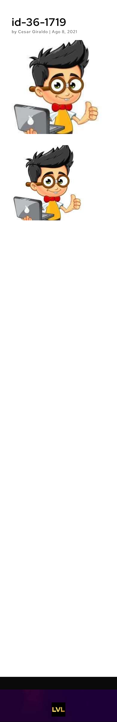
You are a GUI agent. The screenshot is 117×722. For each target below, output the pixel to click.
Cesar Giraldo (33, 31)
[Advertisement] (58, 448)
